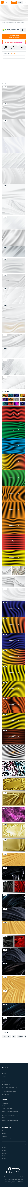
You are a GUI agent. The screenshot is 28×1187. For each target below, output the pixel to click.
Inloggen (20, 2)
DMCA (3, 1129)
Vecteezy (4, 1097)
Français (4, 1181)
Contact (4, 1156)
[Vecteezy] (2, 2)
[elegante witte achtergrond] (13, 209)
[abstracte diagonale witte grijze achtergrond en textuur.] (13, 253)
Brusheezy (5, 1094)
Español (4, 1173)
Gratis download (14, 36)
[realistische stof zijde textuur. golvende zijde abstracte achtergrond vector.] (13, 341)
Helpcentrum (5, 1154)
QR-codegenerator (7, 1117)
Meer (3, 1184)
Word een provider (7, 1162)
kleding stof (7, 1059)
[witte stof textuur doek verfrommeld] (13, 177)
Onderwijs (5, 1105)
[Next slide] (22, 1059)
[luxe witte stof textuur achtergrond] (13, 281)
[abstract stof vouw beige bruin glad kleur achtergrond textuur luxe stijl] (13, 329)
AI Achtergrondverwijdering (9, 1114)
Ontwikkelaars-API (6, 1107)
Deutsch (4, 1179)
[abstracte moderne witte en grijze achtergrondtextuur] (13, 297)
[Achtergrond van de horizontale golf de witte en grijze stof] (13, 314)
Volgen (22, 30)
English (4, 1171)
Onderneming (5, 1102)
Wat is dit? (13, 53)
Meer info (6, 58)
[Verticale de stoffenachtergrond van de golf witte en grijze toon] (13, 129)
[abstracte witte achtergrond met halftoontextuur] (13, 383)
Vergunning (5, 1126)
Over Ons (4, 1159)
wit (14, 1059)
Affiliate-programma (7, 1131)
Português (5, 1176)
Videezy (4, 1099)
